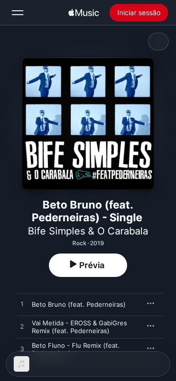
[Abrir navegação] (17, 12)
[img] (83, 12)
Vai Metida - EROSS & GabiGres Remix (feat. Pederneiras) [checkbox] (79, 327)
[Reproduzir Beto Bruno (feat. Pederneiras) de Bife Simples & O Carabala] (22, 304)
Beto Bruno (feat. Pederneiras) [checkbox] (79, 304)
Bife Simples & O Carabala (88, 231)
